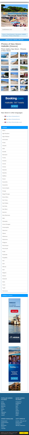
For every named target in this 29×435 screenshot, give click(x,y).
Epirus (2, 424)
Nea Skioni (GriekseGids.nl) (12, 116)
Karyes (4, 178)
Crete (2, 401)
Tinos (17, 409)
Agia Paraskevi (5, 133)
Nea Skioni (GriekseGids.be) (13, 119)
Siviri (3, 269)
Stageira (4, 272)
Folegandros (19, 401)
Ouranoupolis (5, 227)
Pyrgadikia (4, 257)
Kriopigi (4, 191)
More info (14, 433)
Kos (2, 410)
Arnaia (3, 142)
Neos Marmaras (6, 215)
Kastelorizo (18, 403)
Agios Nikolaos (5, 136)
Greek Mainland (10, 34)
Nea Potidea (5, 203)
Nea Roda (4, 206)
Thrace (2, 426)
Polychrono (5, 239)
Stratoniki (4, 278)
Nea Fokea (5, 200)
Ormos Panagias (6, 224)
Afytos (3, 130)
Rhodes (3, 403)
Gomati (4, 163)
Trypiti (3, 287)
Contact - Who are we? (21, 421)
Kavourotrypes (5, 188)
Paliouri (4, 233)
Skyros (17, 412)
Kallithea (4, 175)
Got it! (24, 432)
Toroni (3, 284)
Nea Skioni (5, 35)
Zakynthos (3, 412)
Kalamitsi (4, 169)
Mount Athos (5, 197)
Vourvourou (5, 290)
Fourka (4, 157)
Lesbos (3, 415)
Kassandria (5, 185)
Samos (2, 409)
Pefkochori (4, 236)
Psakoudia (4, 254)
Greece (4, 34)
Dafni (3, 148)
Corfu (2, 407)
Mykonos (3, 406)
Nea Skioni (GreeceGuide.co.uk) (14, 122)
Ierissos (4, 166)
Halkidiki (24, 34)
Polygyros (4, 242)
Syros (17, 407)
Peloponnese (4, 421)
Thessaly (3, 428)
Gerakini (4, 160)
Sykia (3, 281)
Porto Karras (5, 245)
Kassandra (4, 182)
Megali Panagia (6, 194)
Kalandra (4, 172)
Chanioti (4, 145)
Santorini (3, 404)
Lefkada (3, 413)
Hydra (17, 415)
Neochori (4, 212)
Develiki (4, 151)
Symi (17, 406)
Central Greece (4, 422)
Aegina (17, 413)
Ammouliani (5, 139)
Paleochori (4, 230)
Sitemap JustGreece (20, 425)
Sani (3, 260)
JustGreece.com (7, 29)
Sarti (3, 263)
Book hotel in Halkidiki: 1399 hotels (15, 39)
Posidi (3, 251)
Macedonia (18, 34)
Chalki (17, 404)
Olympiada (4, 221)
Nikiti (3, 218)
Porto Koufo (5, 248)
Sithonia (4, 266)
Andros (17, 410)
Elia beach (4, 154)
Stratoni (4, 275)
